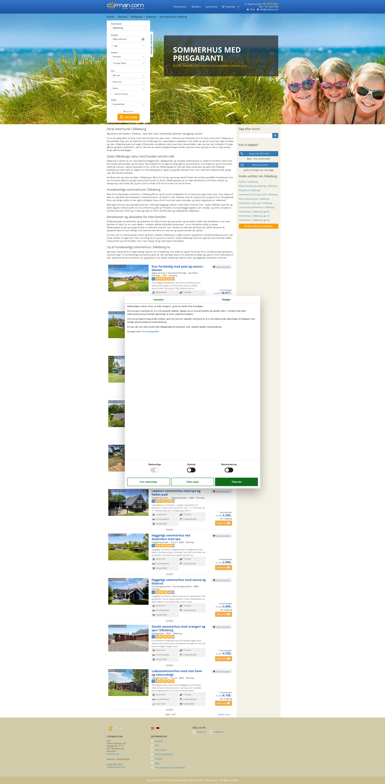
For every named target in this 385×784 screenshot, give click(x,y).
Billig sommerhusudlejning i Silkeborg (258, 185)
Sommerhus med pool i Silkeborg (255, 203)
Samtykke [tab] (159, 299)
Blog (157, 763)
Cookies (159, 758)
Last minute (211, 6)
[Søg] (275, 135)
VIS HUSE (130, 117)
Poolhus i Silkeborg (248, 181)
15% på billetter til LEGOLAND (170, 767)
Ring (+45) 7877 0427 (259, 153)
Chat (252, 9)
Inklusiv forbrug (121, 94)
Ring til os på (263, 4)
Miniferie (196, 6)
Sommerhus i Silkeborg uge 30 (254, 211)
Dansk (152, 728)
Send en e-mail (259, 164)
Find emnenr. (180, 6)
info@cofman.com (269, 9)
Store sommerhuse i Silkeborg (254, 198)
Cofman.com (113, 753)
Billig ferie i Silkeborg (249, 190)
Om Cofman (161, 749)
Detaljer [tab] (226, 299)
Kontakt (159, 741)
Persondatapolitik (163, 754)
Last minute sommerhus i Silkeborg (256, 207)
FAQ (157, 745)
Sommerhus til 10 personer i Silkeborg (258, 194)
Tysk (157, 728)
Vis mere (169, 530)
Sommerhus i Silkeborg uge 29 (254, 215)
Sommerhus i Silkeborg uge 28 (254, 220)
